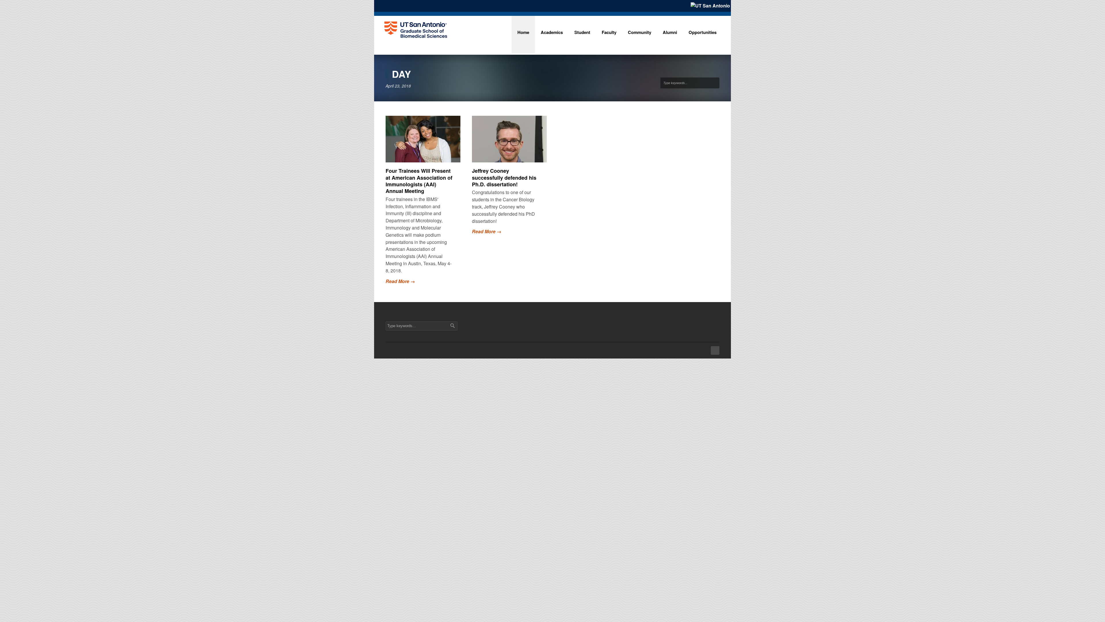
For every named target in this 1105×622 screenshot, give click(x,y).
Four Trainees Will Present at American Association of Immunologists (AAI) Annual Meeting (419, 181)
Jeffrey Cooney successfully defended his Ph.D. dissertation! (504, 177)
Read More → (400, 281)
